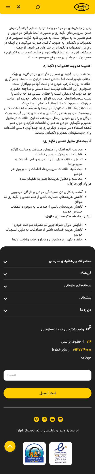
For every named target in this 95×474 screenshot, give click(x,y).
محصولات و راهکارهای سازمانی (70, 261)
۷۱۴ (89, 341)
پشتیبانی (85, 297)
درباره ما (85, 310)
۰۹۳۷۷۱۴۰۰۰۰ (82, 349)
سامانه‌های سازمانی (77, 285)
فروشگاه (85, 273)
